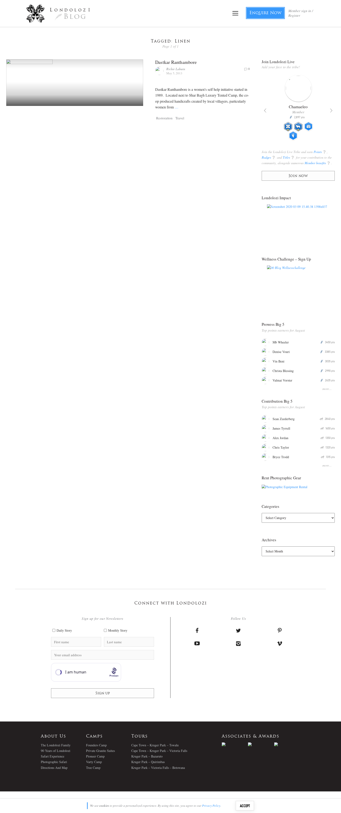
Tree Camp (93, 767)
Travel (179, 118)
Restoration (164, 118)
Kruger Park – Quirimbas (148, 762)
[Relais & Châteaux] (287, 744)
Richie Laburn (175, 69)
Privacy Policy (211, 805)
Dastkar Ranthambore (176, 62)
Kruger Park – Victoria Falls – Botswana (158, 767)
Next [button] (331, 110)
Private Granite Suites (100, 750)
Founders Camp (96, 745)
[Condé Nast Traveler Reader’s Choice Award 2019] (235, 744)
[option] (298, 109)
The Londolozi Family (56, 745)
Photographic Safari (54, 762)
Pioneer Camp (95, 756)
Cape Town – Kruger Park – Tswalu (155, 745)
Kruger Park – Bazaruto (147, 756)
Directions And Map (54, 767)
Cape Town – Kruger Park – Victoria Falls (159, 750)
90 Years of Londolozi (55, 750)
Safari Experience (52, 756)
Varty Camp (94, 762)
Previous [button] (265, 110)
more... (327, 388)
